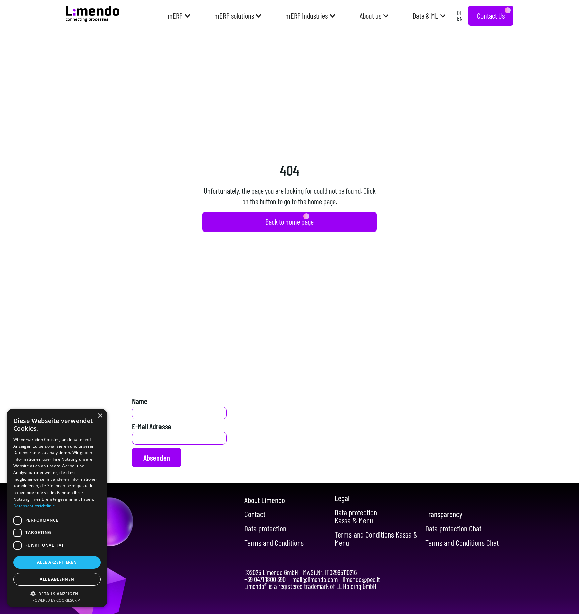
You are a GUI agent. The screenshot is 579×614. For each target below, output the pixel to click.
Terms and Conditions (274, 543)
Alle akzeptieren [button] (57, 562)
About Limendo (264, 500)
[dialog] (57, 508)
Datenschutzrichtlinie (34, 506)
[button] (178, 15)
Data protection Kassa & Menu (356, 516)
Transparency (443, 514)
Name (139, 401)
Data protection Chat (453, 528)
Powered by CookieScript (57, 600)
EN (460, 18)
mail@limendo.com (315, 579)
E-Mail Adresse (151, 426)
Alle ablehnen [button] (57, 579)
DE (459, 12)
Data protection (265, 528)
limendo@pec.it (360, 579)
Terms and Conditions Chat (462, 543)
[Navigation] (92, 13)
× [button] (99, 415)
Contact (254, 514)
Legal (342, 498)
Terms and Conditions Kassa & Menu (376, 538)
